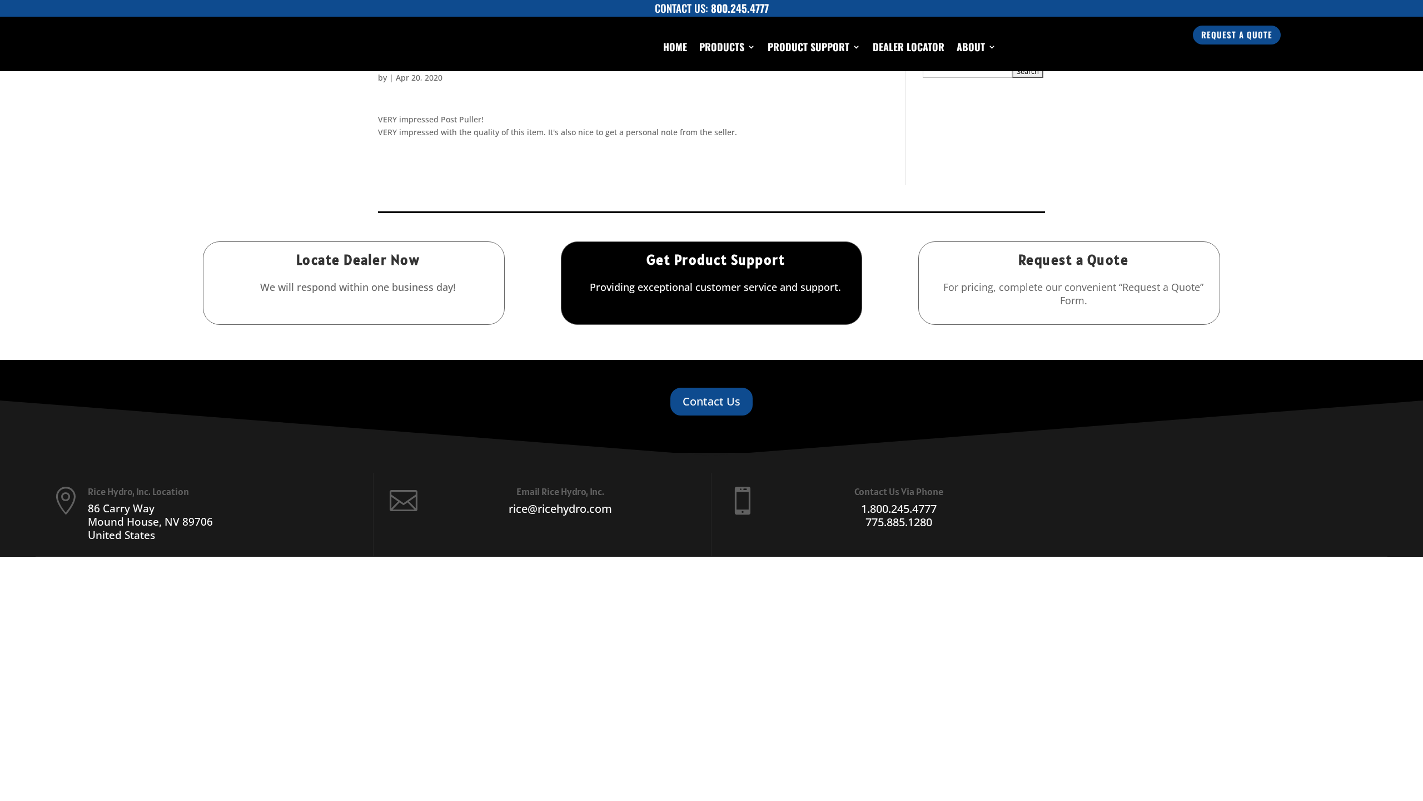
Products (721, 46)
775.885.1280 (898, 522)
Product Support (808, 46)
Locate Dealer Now (358, 260)
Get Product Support (715, 260)
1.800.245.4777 (899, 508)
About (971, 46)
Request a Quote (1236, 34)
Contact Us (711, 401)
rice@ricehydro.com (560, 508)
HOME (675, 46)
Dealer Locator (908, 46)
